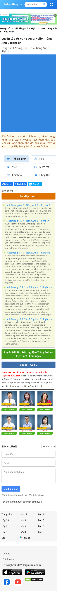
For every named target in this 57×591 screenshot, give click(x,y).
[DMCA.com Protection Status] (34, 582)
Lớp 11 (41, 514)
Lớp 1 (4, 537)
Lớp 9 (23, 520)
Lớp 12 (23, 514)
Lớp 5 (41, 526)
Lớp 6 (23, 526)
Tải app (26, 537)
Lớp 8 (41, 520)
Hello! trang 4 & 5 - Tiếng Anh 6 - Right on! (28, 205)
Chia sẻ (8, 184)
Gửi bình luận (11, 489)
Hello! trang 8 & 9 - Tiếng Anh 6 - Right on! (28, 252)
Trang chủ (7, 514)
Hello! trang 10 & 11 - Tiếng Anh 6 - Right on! (29, 287)
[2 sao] (19, 190)
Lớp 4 (4, 531)
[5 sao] (30, 190)
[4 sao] (26, 190)
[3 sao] (22, 190)
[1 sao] (15, 190)
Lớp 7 (4, 526)
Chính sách (8, 559)
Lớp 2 (41, 531)
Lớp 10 (5, 520)
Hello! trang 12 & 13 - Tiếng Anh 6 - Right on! (29, 319)
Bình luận (21, 184)
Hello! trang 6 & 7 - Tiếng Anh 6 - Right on (27, 220)
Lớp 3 (23, 531)
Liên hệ (6, 553)
